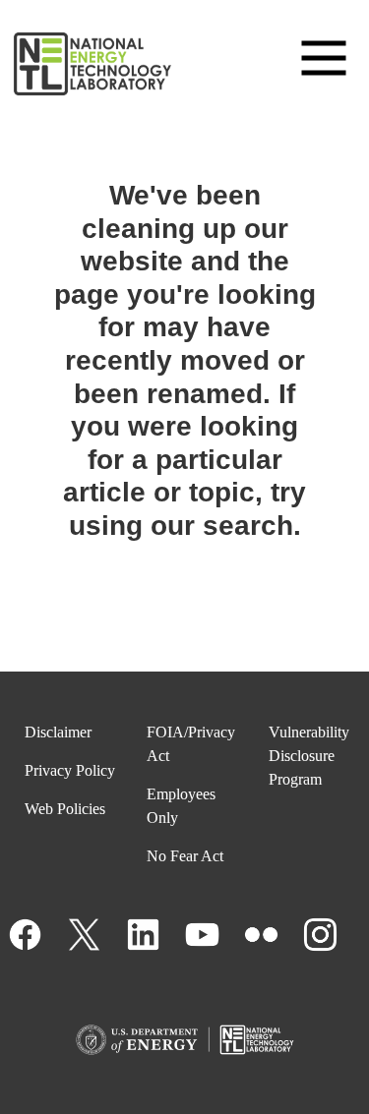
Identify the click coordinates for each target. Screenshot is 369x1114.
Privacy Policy (70, 770)
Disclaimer (58, 732)
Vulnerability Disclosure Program (309, 756)
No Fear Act (185, 856)
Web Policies (65, 808)
